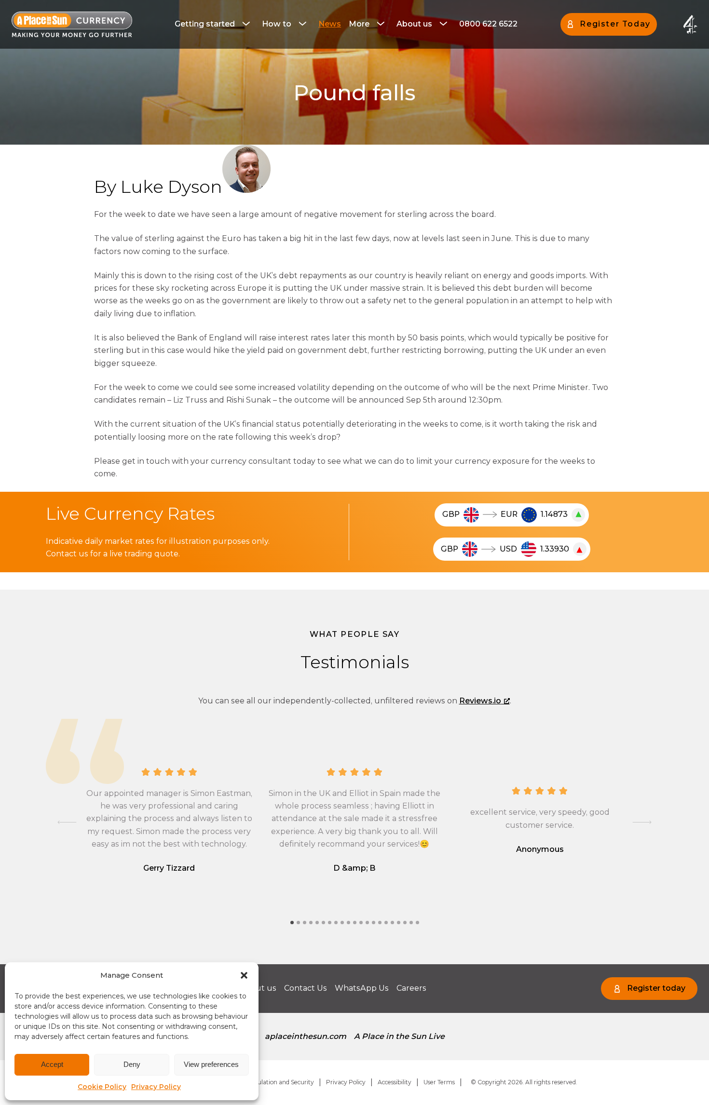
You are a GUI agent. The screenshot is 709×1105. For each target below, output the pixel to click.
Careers (411, 988)
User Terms (439, 1082)
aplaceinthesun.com (305, 1036)
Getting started (205, 23)
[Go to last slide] (67, 822)
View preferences (211, 1064)
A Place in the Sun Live (399, 1036)
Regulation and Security (280, 1082)
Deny (131, 1064)
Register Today (615, 23)
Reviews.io (480, 700)
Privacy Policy (156, 1086)
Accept (52, 1064)
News (329, 23)
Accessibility (394, 1082)
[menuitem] (214, 24)
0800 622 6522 (488, 23)
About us (414, 23)
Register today (656, 988)
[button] (244, 975)
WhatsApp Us (362, 988)
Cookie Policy (102, 1086)
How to (276, 23)
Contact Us (305, 988)
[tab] (292, 922)
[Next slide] (642, 822)
